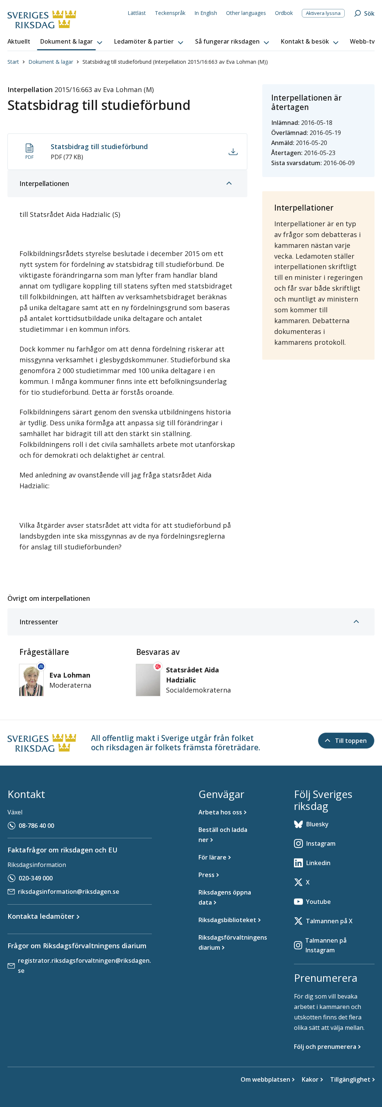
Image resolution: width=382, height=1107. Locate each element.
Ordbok (284, 12)
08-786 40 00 (36, 825)
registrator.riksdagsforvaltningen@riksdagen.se (84, 965)
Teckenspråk (170, 12)
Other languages (246, 12)
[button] (72, 42)
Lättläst (137, 12)
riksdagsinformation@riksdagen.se (68, 891)
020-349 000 (36, 878)
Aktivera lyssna (323, 13)
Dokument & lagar (50, 61)
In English (205, 12)
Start (13, 61)
